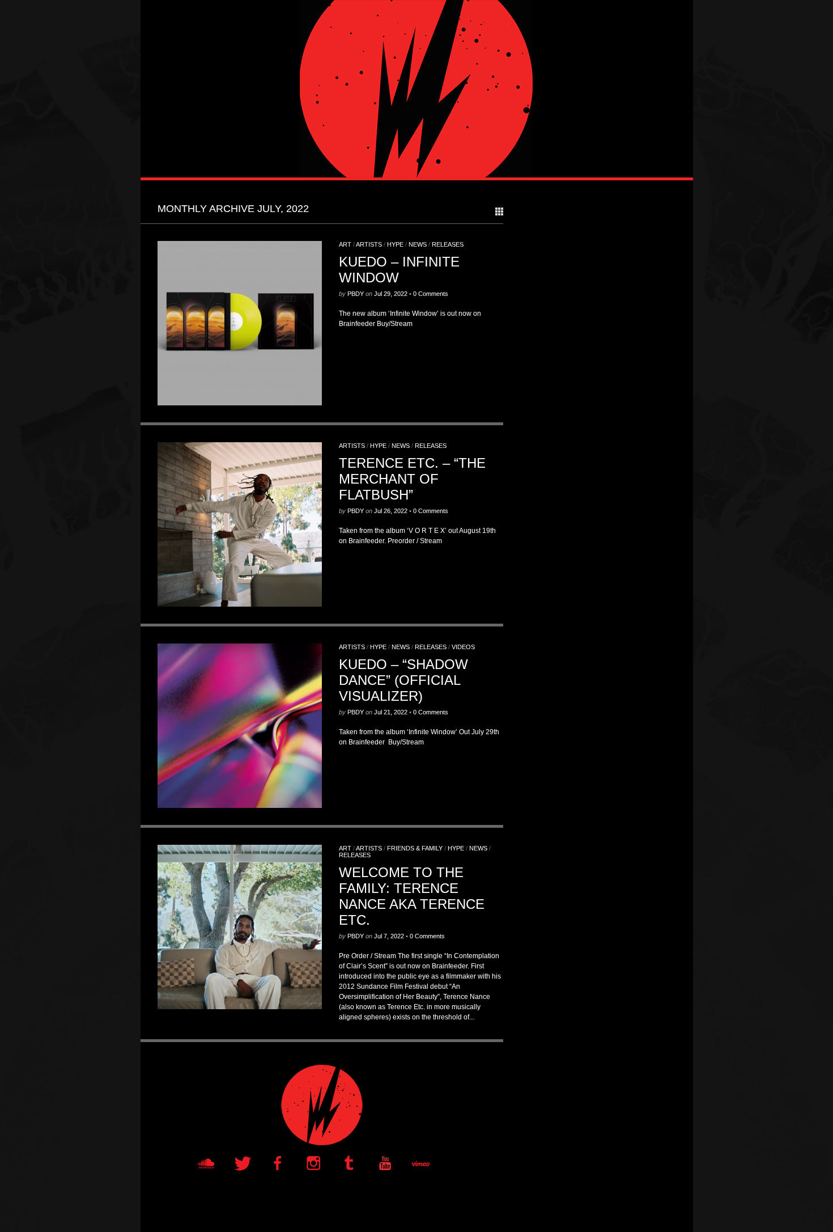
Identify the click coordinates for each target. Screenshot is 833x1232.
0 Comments (430, 293)
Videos (463, 646)
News (418, 244)
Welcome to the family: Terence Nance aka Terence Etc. (411, 896)
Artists (369, 244)
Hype (395, 244)
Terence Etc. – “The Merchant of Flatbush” (412, 478)
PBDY (355, 293)
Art (345, 244)
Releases (448, 244)
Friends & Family (415, 848)
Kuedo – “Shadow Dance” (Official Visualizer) (403, 680)
